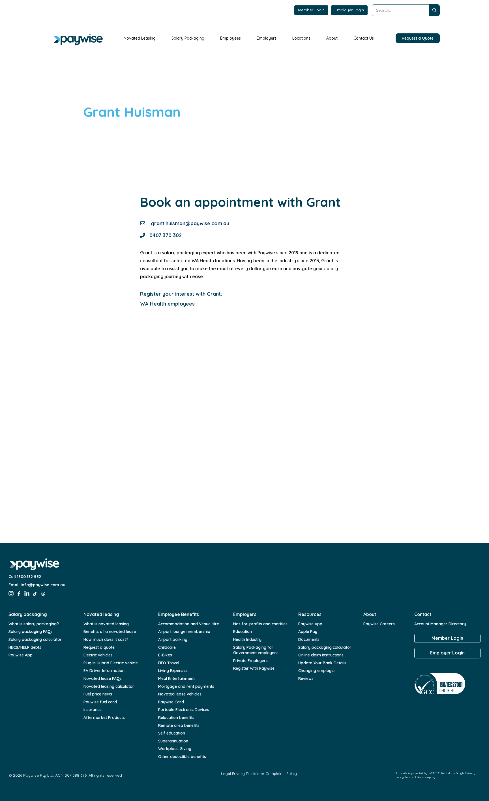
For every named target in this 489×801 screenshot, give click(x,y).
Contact (422, 614)
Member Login (311, 9)
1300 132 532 (29, 576)
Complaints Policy (281, 773)
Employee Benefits (178, 614)
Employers (266, 38)
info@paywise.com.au (43, 584)
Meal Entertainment (176, 678)
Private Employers (250, 660)
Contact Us (363, 38)
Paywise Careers (379, 623)
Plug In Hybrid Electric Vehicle (110, 662)
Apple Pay (307, 631)
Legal (226, 773)
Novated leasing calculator (108, 686)
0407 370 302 (165, 235)
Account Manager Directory (440, 623)
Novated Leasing (140, 38)
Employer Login (349, 9)
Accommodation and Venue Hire (188, 623)
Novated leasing (101, 614)
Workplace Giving (174, 748)
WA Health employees (167, 303)
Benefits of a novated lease (109, 631)
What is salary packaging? (33, 623)
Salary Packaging (187, 38)
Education (242, 631)
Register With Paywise (253, 668)
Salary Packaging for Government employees (255, 650)
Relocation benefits (176, 717)
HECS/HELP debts (24, 647)
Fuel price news (97, 694)
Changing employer (316, 670)
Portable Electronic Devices (183, 709)
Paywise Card (171, 702)
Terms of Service (415, 777)
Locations (301, 38)
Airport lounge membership (184, 631)
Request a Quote (418, 38)
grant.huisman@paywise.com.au (190, 223)
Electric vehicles (98, 655)
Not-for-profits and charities (260, 623)
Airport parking (172, 639)
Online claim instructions (321, 655)
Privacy (238, 773)
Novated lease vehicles (179, 694)
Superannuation (173, 741)
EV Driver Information (104, 670)
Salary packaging (27, 614)
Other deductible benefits (182, 756)
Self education (171, 733)
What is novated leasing (106, 623)
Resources (309, 614)
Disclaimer (255, 773)
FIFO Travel (168, 662)
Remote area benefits (179, 725)
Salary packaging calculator (35, 639)
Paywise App (20, 655)
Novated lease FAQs (102, 678)
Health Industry (247, 639)
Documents (308, 639)
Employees (230, 38)
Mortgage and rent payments (186, 686)
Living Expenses (173, 670)
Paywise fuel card (100, 702)
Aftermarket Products (104, 717)
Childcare (167, 647)
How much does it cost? (105, 639)
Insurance (92, 709)
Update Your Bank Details (322, 662)
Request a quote (99, 647)
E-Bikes (165, 655)
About (332, 38)
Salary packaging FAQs (30, 631)
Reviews (306, 678)
